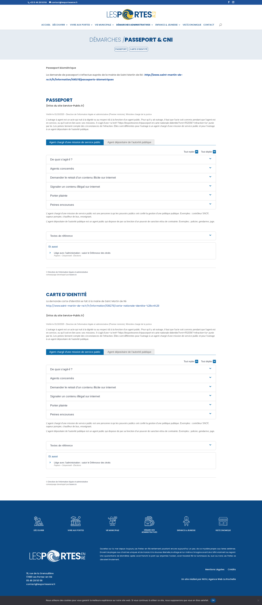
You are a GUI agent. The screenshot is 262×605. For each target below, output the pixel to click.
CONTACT (208, 25)
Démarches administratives (149, 531)
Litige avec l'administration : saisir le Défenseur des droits (82, 253)
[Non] (258, 600)
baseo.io (73, 275)
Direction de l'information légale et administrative (68, 272)
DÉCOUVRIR (58, 25)
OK (213, 600)
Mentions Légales (214, 569)
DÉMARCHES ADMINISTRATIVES (133, 25)
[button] (131, 159)
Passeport (121, 49)
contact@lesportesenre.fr (40, 584)
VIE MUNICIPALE (103, 25)
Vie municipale (112, 530)
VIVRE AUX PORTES (80, 25)
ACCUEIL (45, 25)
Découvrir (39, 530)
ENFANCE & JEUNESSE (166, 25)
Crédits (232, 569)
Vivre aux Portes (76, 530)
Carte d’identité (138, 49)
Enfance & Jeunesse (186, 530)
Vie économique (223, 530)
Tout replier (189, 151)
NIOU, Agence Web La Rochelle (219, 579)
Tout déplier (207, 151)
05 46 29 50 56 (34, 580)
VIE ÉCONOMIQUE (192, 25)
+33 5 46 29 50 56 (38, 2)
